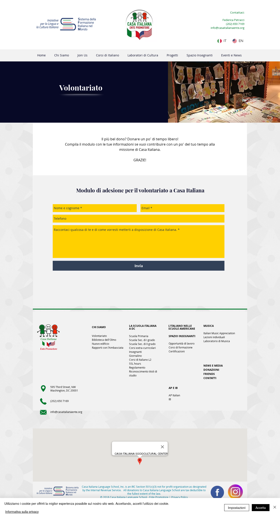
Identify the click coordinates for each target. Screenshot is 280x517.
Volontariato (99, 336)
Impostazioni (236, 507)
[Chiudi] (274, 507)
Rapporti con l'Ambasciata (107, 347)
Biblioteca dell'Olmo (104, 339)
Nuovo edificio (100, 343)
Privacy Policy (179, 497)
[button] (61, 55)
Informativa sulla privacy (22, 511)
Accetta (261, 507)
